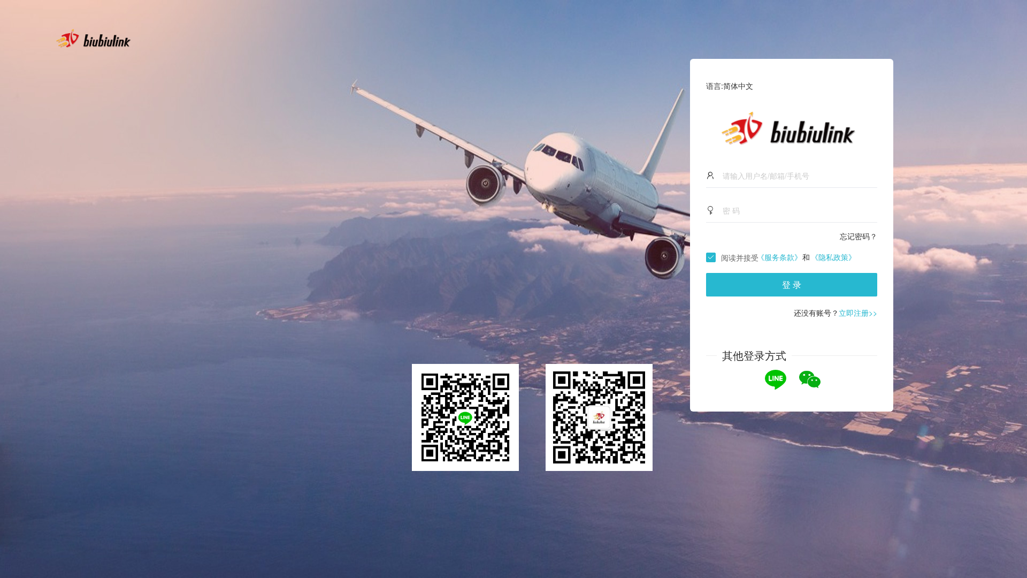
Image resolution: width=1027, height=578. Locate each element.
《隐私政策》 (833, 257)
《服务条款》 (779, 257)
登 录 (791, 284)
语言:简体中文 (729, 85)
